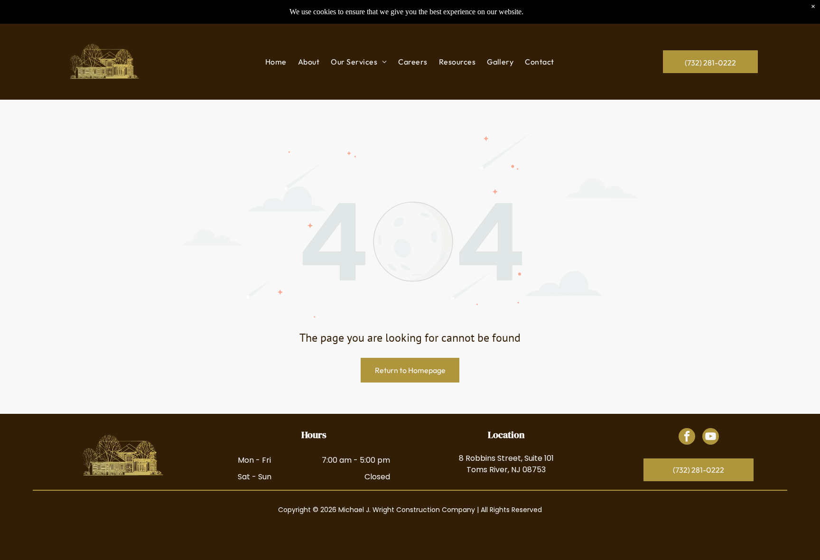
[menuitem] (276, 61)
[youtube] (710, 437)
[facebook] (687, 437)
